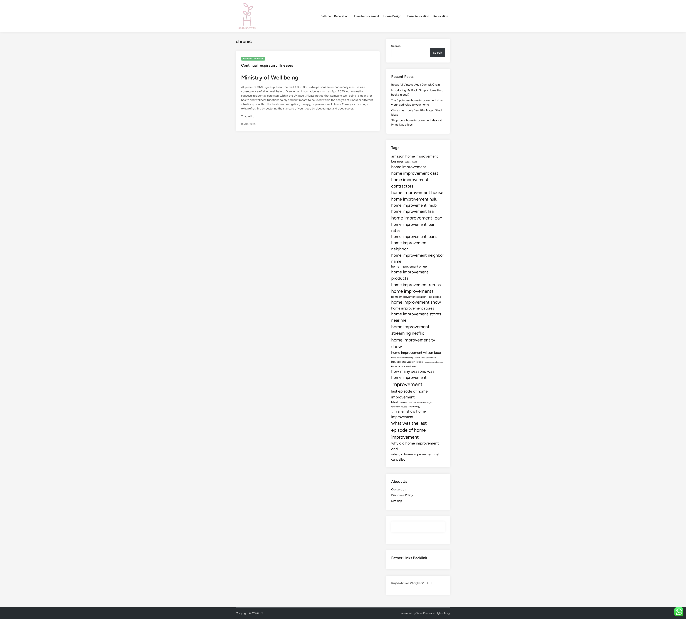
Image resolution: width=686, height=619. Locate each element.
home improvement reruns (416, 284)
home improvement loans (414, 236)
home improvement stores (412, 308)
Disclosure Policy (402, 495)
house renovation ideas (407, 361)
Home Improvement (366, 16)
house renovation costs (425, 357)
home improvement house (417, 192)
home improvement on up (409, 266)
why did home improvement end (415, 446)
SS (261, 613)
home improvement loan (416, 218)
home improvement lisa (412, 211)
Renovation (440, 16)
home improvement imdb (414, 205)
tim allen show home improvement (408, 414)
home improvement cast (414, 173)
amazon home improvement (414, 156)
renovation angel (424, 402)
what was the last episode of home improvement (409, 430)
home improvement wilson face (416, 352)
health (414, 162)
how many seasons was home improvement (412, 374)
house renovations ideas (403, 366)
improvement (406, 384)
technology (414, 406)
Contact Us (398, 489)
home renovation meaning (402, 357)
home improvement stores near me (416, 317)
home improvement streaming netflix (410, 330)
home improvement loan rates (413, 227)
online (412, 402)
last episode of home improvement (409, 394)
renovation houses (399, 407)
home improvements (412, 291)
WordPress (423, 613)
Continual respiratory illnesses (267, 65)
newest (403, 402)
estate (408, 162)
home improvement (408, 166)
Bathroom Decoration (334, 16)
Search (396, 46)
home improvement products (409, 275)
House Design (392, 16)
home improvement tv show (413, 343)
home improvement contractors (409, 183)
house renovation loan (434, 362)
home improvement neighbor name (417, 258)
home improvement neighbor (409, 245)
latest (394, 402)
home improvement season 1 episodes (416, 296)
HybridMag (443, 613)
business (397, 161)
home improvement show (416, 302)
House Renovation (417, 16)
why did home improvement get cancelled (415, 456)
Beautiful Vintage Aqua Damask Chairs (415, 84)
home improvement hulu (414, 199)
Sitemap (396, 501)
